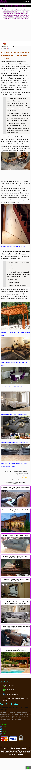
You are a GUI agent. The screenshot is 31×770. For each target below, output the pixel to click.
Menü (27, 2)
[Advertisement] (15, 31)
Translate (12, 48)
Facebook (4, 726)
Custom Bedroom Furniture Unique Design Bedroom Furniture (14, 414)
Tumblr (3, 733)
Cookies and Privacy (4, 724)
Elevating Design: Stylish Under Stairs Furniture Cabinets (13, 246)
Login (27, 43)
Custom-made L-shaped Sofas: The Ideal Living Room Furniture (14, 442)
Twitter (3, 729)
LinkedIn (4, 731)
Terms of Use (2, 722)
